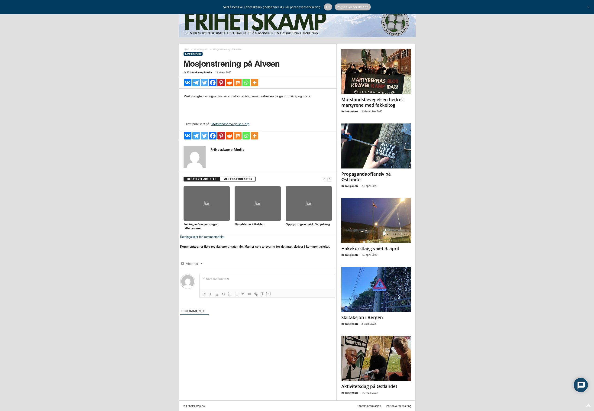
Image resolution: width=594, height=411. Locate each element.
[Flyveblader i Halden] (258, 203)
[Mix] (238, 82)
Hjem (186, 49)
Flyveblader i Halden (249, 224)
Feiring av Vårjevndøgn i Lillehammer (201, 226)
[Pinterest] (221, 82)
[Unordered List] (236, 294)
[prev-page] (324, 179)
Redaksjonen (349, 111)
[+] (268, 293)
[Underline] (217, 294)
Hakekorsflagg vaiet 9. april (370, 249)
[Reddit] (229, 82)
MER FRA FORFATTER (237, 179)
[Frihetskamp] (297, 22)
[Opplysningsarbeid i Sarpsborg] (309, 203)
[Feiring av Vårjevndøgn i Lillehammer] (207, 203)
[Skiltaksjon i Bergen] (376, 289)
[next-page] (329, 179)
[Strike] (223, 294)
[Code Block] (249, 294)
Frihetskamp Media (199, 72)
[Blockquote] (243, 294)
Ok (328, 7)
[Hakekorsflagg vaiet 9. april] (376, 220)
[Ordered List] (230, 294)
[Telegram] (196, 82)
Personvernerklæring (398, 406)
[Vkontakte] (187, 82)
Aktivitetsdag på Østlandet (369, 386)
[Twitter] (204, 82)
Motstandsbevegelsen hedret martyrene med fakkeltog (372, 102)
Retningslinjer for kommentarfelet (202, 237)
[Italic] (210, 294)
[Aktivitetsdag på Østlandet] (376, 358)
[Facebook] (212, 82)
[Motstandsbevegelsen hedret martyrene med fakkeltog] (376, 71)
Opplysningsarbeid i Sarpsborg (308, 224)
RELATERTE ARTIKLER (201, 179)
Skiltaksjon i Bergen (362, 317)
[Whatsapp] (246, 82)
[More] (254, 82)
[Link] (256, 294)
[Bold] (204, 294)
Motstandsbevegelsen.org (230, 124)
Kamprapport (201, 49)
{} (262, 293)
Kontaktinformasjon (369, 406)
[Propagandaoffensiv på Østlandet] (376, 145)
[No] (588, 7)
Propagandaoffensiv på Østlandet (366, 177)
